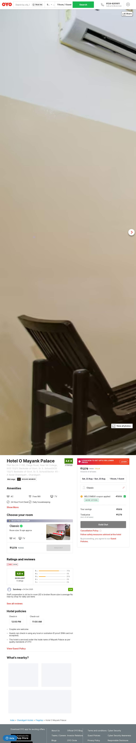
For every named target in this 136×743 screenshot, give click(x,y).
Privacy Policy (94, 740)
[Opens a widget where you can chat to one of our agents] (10, 738)
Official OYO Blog (74, 731)
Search (83, 4)
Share (129, 14)
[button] (103, 531)
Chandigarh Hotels (25, 720)
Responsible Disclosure (118, 740)
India (12, 720)
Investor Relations (75, 735)
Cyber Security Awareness (119, 735)
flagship (39, 720)
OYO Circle (72, 740)
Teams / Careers (59, 735)
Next (131, 232)
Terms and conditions (97, 731)
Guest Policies (94, 735)
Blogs (54, 740)
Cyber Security (114, 731)
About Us (56, 731)
